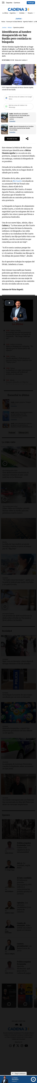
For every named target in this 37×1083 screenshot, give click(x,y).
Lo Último (5, 13)
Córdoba (21, 13)
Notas (3, 21)
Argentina (13, 13)
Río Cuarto (17, 181)
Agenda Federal (28, 21)
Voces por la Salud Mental (14, 21)
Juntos (18, 19)
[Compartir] (27, 139)
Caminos (17, 3)
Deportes (9, 3)
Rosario (30, 13)
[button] (32, 76)
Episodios (12, 121)
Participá (31, 3)
